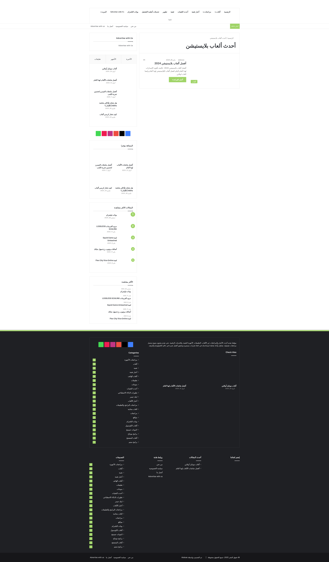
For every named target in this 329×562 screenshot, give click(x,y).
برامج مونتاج (132, 434)
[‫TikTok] (104, 133)
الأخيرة (129, 59)
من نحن (133, 26)
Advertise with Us (117, 12)
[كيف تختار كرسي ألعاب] (126, 118)
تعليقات (97, 59)
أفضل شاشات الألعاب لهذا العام (105, 80)
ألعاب (218, 12)
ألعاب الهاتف (132, 376)
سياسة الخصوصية (122, 26)
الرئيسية (227, 12)
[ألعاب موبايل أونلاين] (126, 72)
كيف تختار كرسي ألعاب (108, 114)
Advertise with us (98, 26)
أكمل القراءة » (177, 80)
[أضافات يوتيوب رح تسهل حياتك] (126, 252)
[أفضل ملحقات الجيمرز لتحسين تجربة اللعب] (126, 95)
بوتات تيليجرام (111, 215)
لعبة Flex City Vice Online (106, 260)
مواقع (135, 417)
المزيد (104, 12)
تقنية (172, 12)
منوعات (134, 384)
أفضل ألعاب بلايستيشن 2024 (170, 63)
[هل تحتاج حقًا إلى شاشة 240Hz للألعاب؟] (126, 106)
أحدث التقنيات (183, 12)
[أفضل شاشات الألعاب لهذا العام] (126, 83)
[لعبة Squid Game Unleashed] (126, 241)
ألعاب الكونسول (131, 426)
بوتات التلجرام (133, 12)
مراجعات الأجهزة (131, 360)
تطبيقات (134, 380)
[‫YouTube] (116, 133)
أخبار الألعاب (132, 401)
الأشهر (113, 59)
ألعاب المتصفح (131, 438)
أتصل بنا (110, 26)
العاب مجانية (132, 409)
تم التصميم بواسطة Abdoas (191, 557)
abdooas (181, 60)
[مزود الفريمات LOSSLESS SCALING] (126, 230)
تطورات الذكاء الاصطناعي (127, 393)
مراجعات (207, 12)
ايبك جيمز (133, 397)
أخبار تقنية (195, 12)
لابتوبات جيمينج (131, 430)
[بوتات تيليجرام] (126, 218)
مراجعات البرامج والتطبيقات (126, 405)
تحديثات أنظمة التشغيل (150, 12)
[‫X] (122, 133)
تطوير (165, 12)
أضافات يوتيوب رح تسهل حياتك (105, 249)
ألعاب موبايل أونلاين (109, 68)
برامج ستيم (133, 442)
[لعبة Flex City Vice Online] (126, 264)
